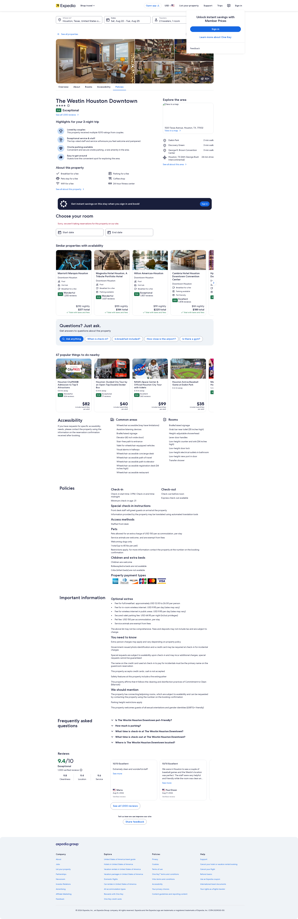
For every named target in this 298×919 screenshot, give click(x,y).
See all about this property (68, 189)
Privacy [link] (155, 859)
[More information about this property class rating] (68, 105)
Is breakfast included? (127, 338)
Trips (220, 5)
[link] (215, 48)
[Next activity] (213, 385)
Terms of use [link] (157, 869)
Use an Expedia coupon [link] (210, 879)
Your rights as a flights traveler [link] (212, 889)
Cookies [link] (155, 864)
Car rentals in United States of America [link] (120, 884)
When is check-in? (97, 338)
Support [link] (203, 859)
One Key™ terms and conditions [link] (165, 874)
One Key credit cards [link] (113, 899)
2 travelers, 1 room (169, 21)
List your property (189, 5)
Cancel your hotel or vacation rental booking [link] (218, 864)
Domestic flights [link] (111, 879)
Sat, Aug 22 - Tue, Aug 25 (125, 21)
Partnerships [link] (61, 874)
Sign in (238, 5)
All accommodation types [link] (115, 889)
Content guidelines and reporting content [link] (169, 894)
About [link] (58, 859)
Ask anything (73, 338)
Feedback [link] (60, 899)
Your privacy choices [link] (160, 889)
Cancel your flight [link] (207, 869)
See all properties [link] (69, 34)
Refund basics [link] (206, 874)
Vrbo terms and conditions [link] (163, 879)
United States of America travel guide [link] (119, 859)
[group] (137, 339)
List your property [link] (63, 869)
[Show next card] (213, 282)
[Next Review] (207, 780)
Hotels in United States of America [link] (118, 864)
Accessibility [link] (157, 884)
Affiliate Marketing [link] (63, 894)
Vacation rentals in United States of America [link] (122, 869)
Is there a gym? (191, 338)
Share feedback (135, 821)
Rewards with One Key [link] (113, 894)
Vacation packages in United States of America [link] (123, 874)
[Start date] (80, 232)
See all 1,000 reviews (66, 114)
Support (208, 5)
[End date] (129, 232)
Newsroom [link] (60, 879)
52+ (207, 78)
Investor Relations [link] (63, 884)
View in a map (171, 130)
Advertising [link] (60, 889)
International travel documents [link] (213, 884)
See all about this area (173, 164)
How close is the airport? (161, 338)
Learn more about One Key (215, 37)
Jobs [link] (58, 864)
